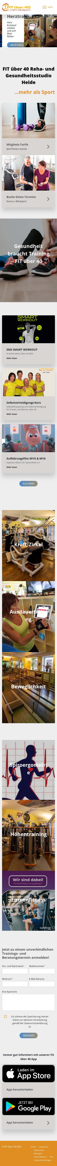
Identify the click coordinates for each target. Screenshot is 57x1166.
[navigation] (47, 7)
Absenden (28, 1035)
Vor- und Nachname (13, 966)
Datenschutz (39, 1150)
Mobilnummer (37, 966)
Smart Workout (40, 1157)
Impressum (43, 1147)
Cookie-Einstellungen (42, 1160)
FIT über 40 (28, 261)
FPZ (51, 1157)
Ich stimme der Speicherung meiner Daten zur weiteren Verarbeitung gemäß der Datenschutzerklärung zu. (30, 1021)
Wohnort (7, 978)
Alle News (28, 483)
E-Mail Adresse (36, 978)
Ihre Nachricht (9, 991)
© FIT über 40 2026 (11, 1146)
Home (33, 1147)
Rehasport (38, 1153)
